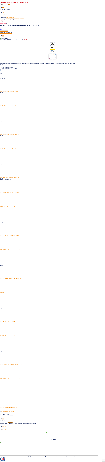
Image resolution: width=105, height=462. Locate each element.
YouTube (3, 419)
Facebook (3, 418)
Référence (1, 71)
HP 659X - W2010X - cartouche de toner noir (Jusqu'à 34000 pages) (9, 148)
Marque (1, 69)
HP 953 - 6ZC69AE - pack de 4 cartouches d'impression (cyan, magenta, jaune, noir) (11, 249)
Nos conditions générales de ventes (6, 427)
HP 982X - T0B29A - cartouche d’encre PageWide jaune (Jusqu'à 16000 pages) (10, 292)
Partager (3, 35)
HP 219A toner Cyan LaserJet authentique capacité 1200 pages (8, 206)
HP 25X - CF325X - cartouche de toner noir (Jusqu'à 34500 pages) (9, 407)
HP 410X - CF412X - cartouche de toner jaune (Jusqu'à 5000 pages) (9, 335)
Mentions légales (4, 426)
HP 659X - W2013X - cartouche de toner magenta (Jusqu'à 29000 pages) (9, 177)
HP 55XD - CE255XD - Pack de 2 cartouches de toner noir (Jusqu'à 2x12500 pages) (11, 364)
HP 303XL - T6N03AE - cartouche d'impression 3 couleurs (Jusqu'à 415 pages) (10, 192)
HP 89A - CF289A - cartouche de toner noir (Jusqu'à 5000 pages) (8, 321)
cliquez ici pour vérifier (61, 440)
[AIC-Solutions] (2, 3)
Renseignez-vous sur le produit (6, 33)
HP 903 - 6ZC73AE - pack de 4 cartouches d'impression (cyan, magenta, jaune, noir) (11, 378)
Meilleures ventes (4, 429)
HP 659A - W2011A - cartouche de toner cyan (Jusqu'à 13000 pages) (9, 105)
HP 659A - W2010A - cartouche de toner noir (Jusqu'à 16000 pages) (9, 91)
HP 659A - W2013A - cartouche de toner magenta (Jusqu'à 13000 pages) (9, 134)
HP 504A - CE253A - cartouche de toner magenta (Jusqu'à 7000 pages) (9, 235)
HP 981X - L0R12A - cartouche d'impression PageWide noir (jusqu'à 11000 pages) (11, 278)
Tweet (3, 36)
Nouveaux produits (4, 428)
